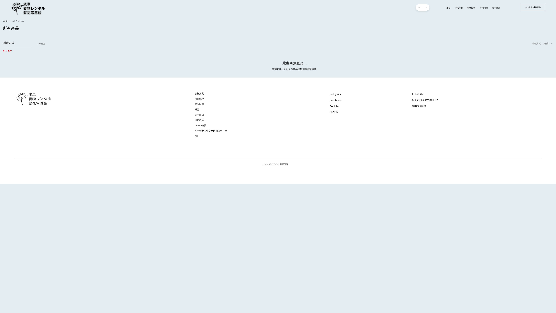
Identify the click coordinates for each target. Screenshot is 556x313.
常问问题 (199, 104)
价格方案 (199, 93)
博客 (197, 109)
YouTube (334, 106)
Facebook (335, 100)
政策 (200, 125)
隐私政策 (199, 120)
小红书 (334, 112)
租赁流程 (199, 98)
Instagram (335, 94)
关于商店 (199, 114)
